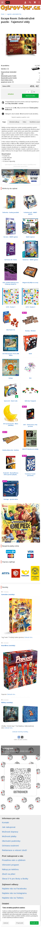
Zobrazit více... (28, 637)
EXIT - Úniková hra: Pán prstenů (30, 425)
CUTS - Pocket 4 (30, 307)
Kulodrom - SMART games (30, 260)
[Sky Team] (20, 177)
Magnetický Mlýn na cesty (30, 282)
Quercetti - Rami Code (10, 401)
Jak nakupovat (8, 827)
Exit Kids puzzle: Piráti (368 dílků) (11, 354)
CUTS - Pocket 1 (10, 307)
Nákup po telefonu (10, 869)
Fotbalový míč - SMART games (30, 213)
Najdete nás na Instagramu (14, 893)
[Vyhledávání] (30, 2)
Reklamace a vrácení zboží (14, 850)
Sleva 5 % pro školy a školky (15, 879)
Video (24, 122)
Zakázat (5, 923)
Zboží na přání (8, 874)
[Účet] (25, 2)
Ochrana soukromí (10, 845)
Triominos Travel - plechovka (30, 474)
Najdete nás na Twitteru (13, 898)
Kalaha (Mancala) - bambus (10, 450)
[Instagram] (20, 778)
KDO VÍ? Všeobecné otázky (30, 449)
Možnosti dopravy (10, 832)
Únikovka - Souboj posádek (10, 212)
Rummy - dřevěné (30, 331)
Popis (4, 122)
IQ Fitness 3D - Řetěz (10, 260)
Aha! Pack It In (10, 330)
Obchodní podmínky (11, 841)
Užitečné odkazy (14, 122)
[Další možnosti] (39, 2)
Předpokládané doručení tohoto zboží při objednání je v (22, 102)
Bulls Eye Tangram (30, 401)
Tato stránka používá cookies (13, 908)
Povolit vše (34, 923)
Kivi (30, 378)
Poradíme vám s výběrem (13, 860)
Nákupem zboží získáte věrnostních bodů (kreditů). (21, 114)
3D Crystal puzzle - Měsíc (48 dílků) (10, 424)
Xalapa (11, 378)
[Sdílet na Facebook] (19, 737)
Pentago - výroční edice (11, 499)
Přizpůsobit (19, 923)
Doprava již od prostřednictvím (22, 108)
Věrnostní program (10, 865)
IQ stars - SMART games (11, 237)
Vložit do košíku (30, 96)
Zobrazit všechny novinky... (20, 732)
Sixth (30, 353)
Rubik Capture (30, 237)
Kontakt (5, 822)
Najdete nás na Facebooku (14, 888)
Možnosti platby (9, 836)
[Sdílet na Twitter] (22, 737)
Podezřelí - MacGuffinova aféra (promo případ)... (10, 473)
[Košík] (34, 2)
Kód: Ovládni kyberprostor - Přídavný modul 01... (11, 283)
